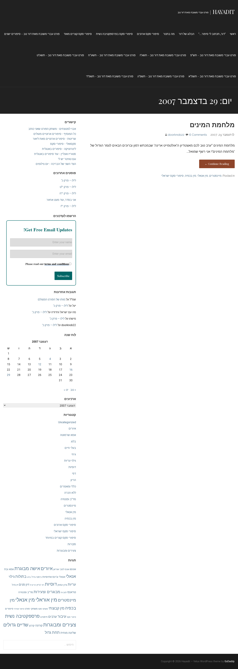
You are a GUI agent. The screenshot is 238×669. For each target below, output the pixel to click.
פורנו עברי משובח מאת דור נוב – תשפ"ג (160, 76)
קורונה (39, 625)
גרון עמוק (62, 584)
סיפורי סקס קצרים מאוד (78, 34)
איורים (72, 428)
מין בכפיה (190, 175)
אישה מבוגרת (27, 568)
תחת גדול (52, 632)
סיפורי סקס (71, 617)
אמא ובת (9, 569)
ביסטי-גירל (37, 577)
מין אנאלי (202, 175)
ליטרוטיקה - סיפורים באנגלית (59, 149)
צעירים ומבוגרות (66, 550)
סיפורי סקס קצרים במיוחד (60, 537)
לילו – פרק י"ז (68, 206)
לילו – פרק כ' (68, 180)
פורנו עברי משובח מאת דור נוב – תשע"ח (112, 55)
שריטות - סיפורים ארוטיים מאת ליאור (54, 138)
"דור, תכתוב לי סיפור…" (212, 34)
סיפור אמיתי (19, 609)
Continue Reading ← (217, 164)
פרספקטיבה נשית (22, 616)
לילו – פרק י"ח (68, 193)
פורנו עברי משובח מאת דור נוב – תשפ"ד (109, 76)
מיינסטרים (215, 175)
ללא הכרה (70, 492)
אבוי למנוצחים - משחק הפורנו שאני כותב (52, 128)
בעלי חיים (70, 448)
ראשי (233, 34)
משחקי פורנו (31, 608)
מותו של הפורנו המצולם (51, 299)
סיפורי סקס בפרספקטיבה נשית (114, 34)
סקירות (72, 544)
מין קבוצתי (56, 608)
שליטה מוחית (68, 632)
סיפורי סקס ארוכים (148, 34)
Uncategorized (67, 422)
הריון (73, 480)
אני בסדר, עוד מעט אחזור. (61, 199)
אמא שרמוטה (68, 435)
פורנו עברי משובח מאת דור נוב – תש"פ (213, 55)
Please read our (47, 264)
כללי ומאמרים (68, 486)
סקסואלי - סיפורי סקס (63, 143)
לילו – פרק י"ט (68, 187)
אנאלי (71, 576)
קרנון (31, 625)
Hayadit (224, 11)
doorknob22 (176, 134)
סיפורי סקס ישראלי (172, 175)
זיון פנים (24, 584)
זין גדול (15, 585)
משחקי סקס (43, 609)
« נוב (73, 389)
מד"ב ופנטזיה (68, 499)
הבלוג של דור (186, 34)
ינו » (66, 389)
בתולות (20, 576)
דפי (74, 473)
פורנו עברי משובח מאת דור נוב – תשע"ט (60, 55)
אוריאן (56, 569)
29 (8, 375)
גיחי (73, 454)
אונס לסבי (64, 569)
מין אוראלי (46, 600)
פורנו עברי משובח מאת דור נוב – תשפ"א (212, 76)
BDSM (73, 569)
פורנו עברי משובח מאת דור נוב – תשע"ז (163, 55)
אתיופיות (47, 576)
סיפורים (9, 608)
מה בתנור (169, 34)
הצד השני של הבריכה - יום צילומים (56, 164)
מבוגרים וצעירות (47, 591)
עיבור (61, 616)
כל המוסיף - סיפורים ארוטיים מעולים (54, 134)
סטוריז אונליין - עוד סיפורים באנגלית (55, 154)
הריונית (33, 585)
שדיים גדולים (15, 625)
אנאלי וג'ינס (58, 576)
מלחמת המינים (212, 124)
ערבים (52, 617)
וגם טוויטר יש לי (67, 159)
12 (39, 364)
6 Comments (198, 134)
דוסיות (72, 467)
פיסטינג (44, 617)
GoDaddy (230, 661)
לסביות (64, 592)
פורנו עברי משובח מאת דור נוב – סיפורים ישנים (32, 34)
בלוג (73, 441)
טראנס (71, 592)
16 (70, 369)
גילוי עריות (70, 460)
